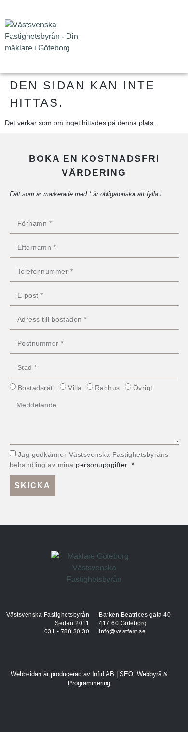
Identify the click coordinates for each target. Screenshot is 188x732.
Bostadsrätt (36, 387)
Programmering (89, 683)
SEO (126, 674)
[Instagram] (139, 36)
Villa (75, 387)
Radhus (107, 387)
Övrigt (143, 387)
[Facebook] (118, 36)
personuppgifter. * (105, 465)
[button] (174, 37)
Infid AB (103, 674)
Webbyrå (149, 674)
